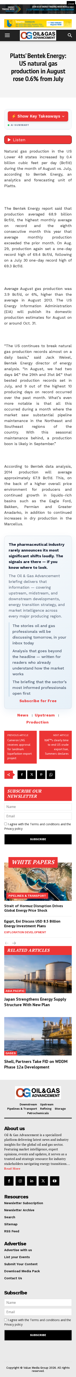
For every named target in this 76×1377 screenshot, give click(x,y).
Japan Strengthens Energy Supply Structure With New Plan (35, 1001)
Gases (10, 1053)
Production (37, 722)
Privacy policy (13, 829)
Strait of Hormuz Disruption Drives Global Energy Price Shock (33, 908)
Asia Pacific (14, 991)
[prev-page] (7, 943)
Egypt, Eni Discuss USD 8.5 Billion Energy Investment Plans (32, 923)
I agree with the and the (37, 826)
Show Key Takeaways (39, 116)
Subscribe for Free (38, 701)
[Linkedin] (31, 1181)
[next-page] (13, 943)
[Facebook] (22, 774)
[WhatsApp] (51, 774)
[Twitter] (31, 774)
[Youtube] (54, 1181)
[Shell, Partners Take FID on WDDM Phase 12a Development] (38, 1036)
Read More (12, 1168)
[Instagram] (20, 1181)
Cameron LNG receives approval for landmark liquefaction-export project (19, 749)
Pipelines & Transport (27, 895)
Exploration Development (25, 932)
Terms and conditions (45, 824)
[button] (7, 35)
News (22, 715)
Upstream (45, 715)
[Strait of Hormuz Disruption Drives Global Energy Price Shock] (38, 882)
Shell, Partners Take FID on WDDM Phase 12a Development (36, 1064)
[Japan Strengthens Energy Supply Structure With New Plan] (38, 974)
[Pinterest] (41, 774)
